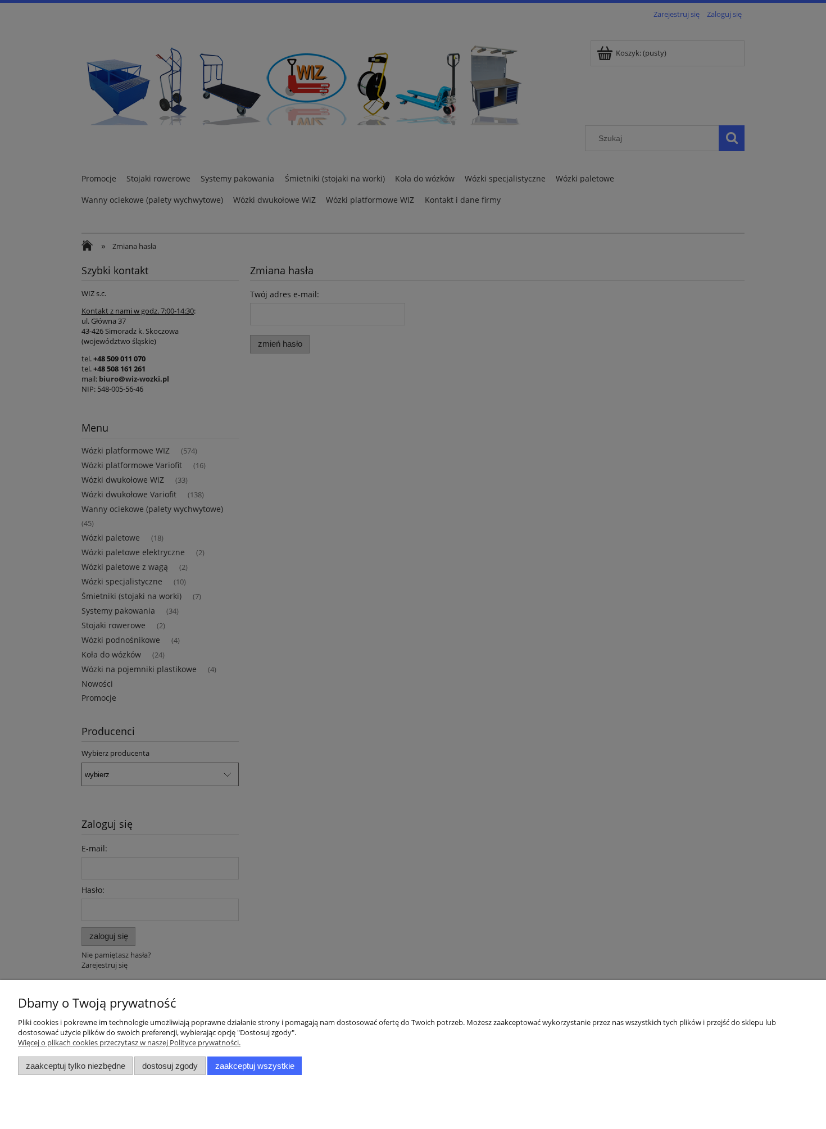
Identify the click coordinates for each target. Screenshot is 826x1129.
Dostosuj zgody (170, 1066)
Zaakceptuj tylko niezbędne (75, 1066)
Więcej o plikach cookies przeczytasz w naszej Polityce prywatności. (129, 1042)
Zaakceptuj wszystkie (254, 1066)
